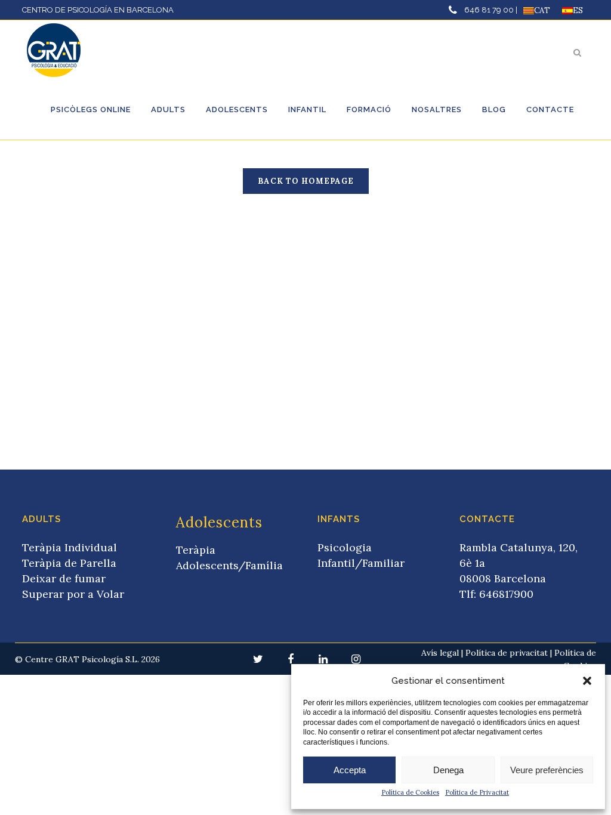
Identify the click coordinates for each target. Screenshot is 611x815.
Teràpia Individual (69, 547)
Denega (448, 770)
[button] (587, 681)
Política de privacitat (506, 652)
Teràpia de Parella (69, 563)
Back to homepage (306, 181)
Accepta (350, 770)
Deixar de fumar (64, 578)
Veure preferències (547, 770)
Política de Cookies (410, 792)
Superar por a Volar (73, 594)
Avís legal (440, 652)
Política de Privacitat (477, 792)
